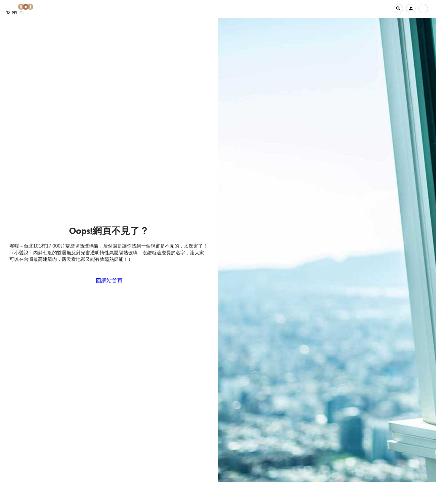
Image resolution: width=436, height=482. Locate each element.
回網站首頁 (109, 281)
